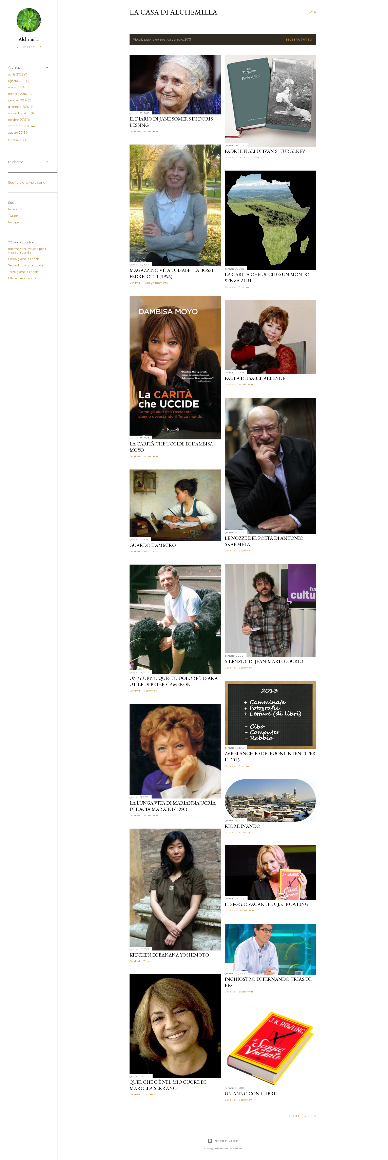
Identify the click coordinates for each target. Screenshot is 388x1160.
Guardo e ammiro (153, 545)
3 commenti (150, 815)
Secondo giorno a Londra (25, 265)
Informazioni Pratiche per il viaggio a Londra (27, 250)
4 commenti (246, 286)
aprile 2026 (17, 74)
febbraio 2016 (19, 94)
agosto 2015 (18, 132)
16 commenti (246, 910)
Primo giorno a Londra (24, 259)
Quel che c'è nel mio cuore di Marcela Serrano (168, 1085)
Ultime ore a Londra (22, 278)
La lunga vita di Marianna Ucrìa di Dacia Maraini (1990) (173, 806)
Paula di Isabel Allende (255, 378)
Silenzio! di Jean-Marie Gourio (264, 661)
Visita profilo (29, 47)
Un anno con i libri (250, 1093)
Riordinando (242, 826)
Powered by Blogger (226, 1140)
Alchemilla (29, 39)
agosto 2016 (18, 81)
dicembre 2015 (20, 107)
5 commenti (246, 384)
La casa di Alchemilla (173, 12)
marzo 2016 (19, 87)
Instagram (15, 222)
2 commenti (150, 456)
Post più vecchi (302, 1116)
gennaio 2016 (19, 100)
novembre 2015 (20, 113)
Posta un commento (251, 157)
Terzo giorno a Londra (23, 272)
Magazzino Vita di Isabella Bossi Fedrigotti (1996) (171, 273)
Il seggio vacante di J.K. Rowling (266, 904)
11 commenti (150, 961)
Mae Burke (235, 1148)
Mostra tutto (299, 39)
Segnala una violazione (26, 182)
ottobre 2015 (18, 120)
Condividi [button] (135, 131)
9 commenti (150, 131)
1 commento (150, 1094)
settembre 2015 (21, 126)
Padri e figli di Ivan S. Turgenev (265, 151)
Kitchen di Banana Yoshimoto (169, 955)
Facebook (15, 209)
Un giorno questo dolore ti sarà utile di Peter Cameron (174, 681)
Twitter (13, 216)
